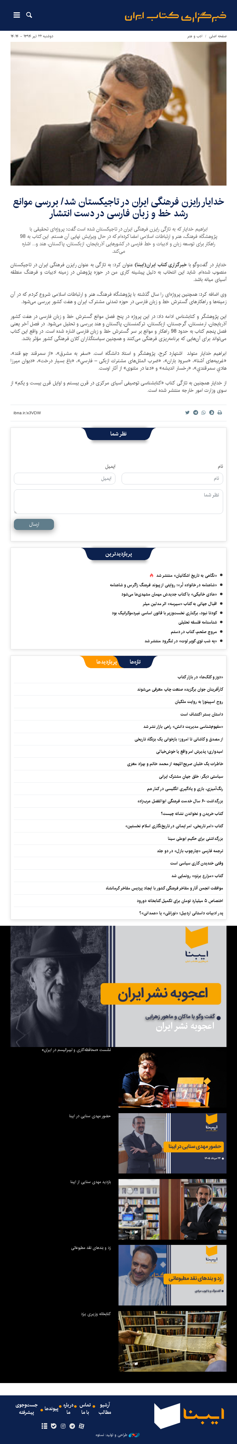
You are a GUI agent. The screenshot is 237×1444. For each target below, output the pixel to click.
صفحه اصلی (218, 36)
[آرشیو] (44, 1426)
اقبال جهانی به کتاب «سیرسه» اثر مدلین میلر (180, 603)
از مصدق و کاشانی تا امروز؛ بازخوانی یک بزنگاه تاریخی (179, 739)
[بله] (53, 1426)
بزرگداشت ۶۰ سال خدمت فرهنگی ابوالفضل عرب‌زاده (180, 801)
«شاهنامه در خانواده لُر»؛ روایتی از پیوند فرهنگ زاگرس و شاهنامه (163, 585)
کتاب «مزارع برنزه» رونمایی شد (197, 875)
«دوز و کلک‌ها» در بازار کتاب (200, 677)
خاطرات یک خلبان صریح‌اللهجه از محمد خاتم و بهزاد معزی (175, 763)
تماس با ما (85, 1409)
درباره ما (68, 1409)
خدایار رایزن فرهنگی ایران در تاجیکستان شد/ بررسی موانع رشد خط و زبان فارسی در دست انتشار (118, 208)
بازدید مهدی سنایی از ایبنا (90, 1181)
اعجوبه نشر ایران (185, 1026)
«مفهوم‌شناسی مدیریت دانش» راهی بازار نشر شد (183, 726)
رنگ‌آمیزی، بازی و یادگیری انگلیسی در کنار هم (185, 788)
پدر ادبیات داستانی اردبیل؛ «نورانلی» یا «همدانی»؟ (181, 913)
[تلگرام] (72, 1426)
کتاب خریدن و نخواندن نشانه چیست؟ (192, 813)
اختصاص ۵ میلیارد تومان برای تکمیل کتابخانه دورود (180, 900)
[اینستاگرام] (63, 1426)
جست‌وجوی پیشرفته (26, 1409)
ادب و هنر (194, 36)
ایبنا (176, 17)
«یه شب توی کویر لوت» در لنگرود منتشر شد (180, 641)
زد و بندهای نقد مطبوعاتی (91, 1247)
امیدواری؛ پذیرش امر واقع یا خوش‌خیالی (189, 751)
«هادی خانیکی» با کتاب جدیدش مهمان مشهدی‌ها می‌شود (169, 594)
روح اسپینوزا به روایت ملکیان (199, 701)
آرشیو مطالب (105, 1409)
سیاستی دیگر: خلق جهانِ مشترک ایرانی (191, 776)
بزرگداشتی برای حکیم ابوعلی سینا (195, 838)
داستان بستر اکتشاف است (202, 714)
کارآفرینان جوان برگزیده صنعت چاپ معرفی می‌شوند (180, 689)
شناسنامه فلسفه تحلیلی (197, 622)
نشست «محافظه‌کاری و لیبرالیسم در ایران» (76, 1049)
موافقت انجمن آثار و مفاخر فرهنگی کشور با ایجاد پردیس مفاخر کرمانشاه (164, 888)
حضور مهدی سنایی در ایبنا (90, 1116)
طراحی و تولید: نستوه (111, 1435)
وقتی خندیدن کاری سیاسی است (196, 863)
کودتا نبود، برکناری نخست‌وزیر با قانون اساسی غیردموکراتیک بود (164, 613)
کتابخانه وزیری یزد (96, 1313)
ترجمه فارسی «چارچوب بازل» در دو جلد (190, 851)
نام (220, 466)
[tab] (135, 662)
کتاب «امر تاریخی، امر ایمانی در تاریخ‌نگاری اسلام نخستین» (174, 826)
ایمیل (110, 466)
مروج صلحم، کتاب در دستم (194, 631)
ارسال (34, 524)
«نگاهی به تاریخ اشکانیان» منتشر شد (186, 575)
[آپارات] (81, 1426)
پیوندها (51, 1409)
